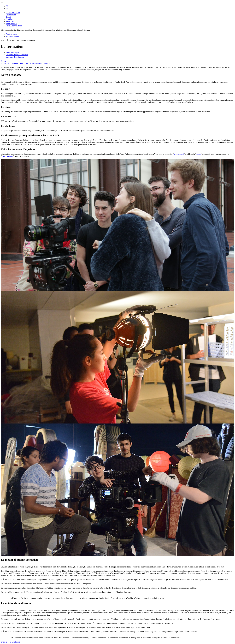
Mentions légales (12, 36)
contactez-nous (7, 156)
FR (7, 6)
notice (198, 154)
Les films (9, 19)
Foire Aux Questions (14, 26)
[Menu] (2, 2)
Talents (8, 17)
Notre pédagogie (12, 52)
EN (7, 8)
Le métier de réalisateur (15, 57)
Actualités (10, 21)
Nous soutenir (11, 24)
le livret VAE (179, 154)
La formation (11, 15)
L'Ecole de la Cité (13, 13)
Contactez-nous (12, 34)
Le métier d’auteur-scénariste (17, 55)
